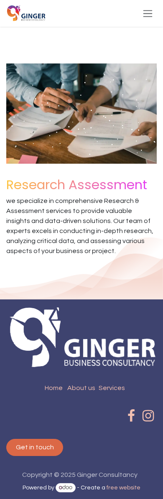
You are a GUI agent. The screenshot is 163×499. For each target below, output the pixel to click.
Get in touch (35, 447)
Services (112, 388)
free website (123, 488)
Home (54, 388)
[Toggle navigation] (148, 13)
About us (81, 388)
